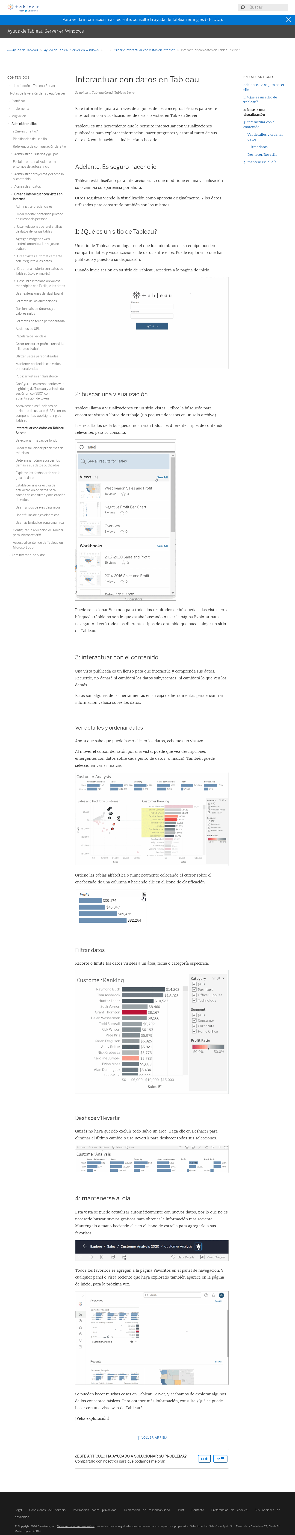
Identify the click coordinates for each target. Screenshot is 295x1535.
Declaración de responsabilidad (147, 1510)
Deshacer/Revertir (262, 154)
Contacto (198, 1510)
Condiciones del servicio (47, 1510)
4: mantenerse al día (260, 162)
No (218, 1459)
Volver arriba (154, 1437)
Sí (202, 1459)
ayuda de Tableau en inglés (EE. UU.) (188, 19)
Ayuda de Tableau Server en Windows (71, 50)
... (106, 50)
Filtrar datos (258, 147)
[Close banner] (289, 20)
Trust (180, 1510)
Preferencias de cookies (229, 1510)
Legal (18, 1510)
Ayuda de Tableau (25, 50)
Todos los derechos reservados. (76, 1526)
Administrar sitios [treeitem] (24, 124)
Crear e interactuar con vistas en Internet (144, 50)
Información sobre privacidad (94, 1510)
